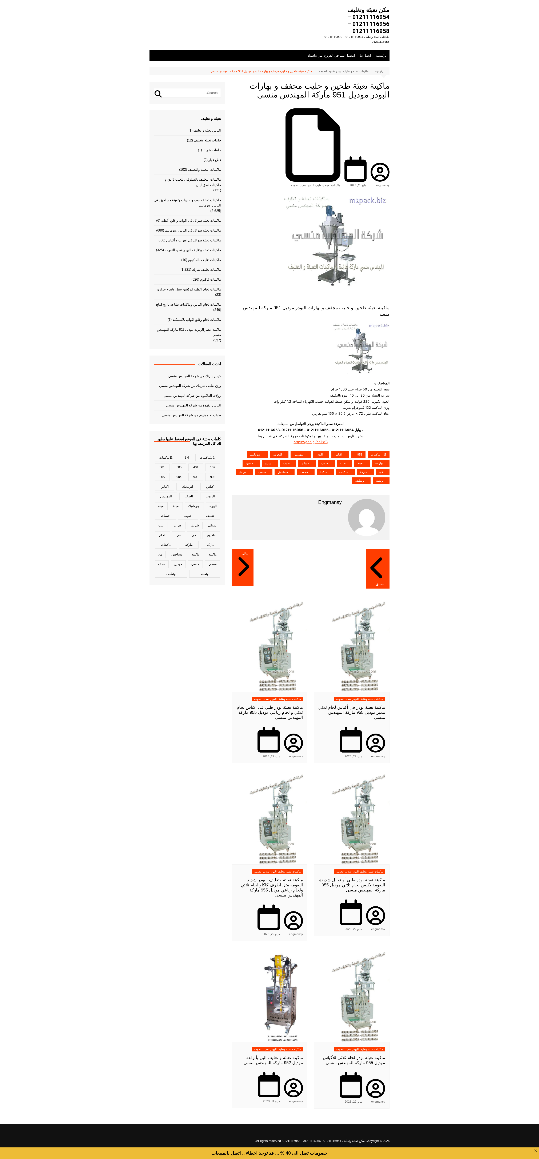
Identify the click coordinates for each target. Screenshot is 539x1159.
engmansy (383, 185)
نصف (161, 564)
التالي (245, 553)
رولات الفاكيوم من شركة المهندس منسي (192, 395)
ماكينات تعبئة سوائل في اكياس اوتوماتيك (193, 230)
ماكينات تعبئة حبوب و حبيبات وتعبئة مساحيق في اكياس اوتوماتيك (187, 202)
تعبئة (360, 463)
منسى (262, 472)
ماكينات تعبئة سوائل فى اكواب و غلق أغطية (191, 220)
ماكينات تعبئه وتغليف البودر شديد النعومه (315, 185)
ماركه (189, 544)
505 (178, 467)
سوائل (212, 525)
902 (212, 477)
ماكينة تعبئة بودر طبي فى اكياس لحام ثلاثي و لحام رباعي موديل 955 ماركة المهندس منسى (270, 712)
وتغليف (359, 480)
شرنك (195, 525)
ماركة (363, 472)
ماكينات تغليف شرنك (206, 269)
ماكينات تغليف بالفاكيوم (204, 260)
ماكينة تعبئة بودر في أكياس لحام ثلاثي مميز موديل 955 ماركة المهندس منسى (351, 712)
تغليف (210, 515)
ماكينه (196, 554)
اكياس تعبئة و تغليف (207, 130)
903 (195, 477)
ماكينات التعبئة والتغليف (204, 169)
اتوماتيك (187, 486)
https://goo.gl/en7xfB (311, 442)
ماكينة (323, 472)
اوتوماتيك (255, 454)
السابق (380, 584)
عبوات (177, 525)
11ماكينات (378, 454)
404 (195, 467)
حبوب (324, 463)
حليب (286, 463)
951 (359, 454)
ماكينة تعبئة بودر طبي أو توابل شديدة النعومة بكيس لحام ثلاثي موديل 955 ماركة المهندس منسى (352, 885)
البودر (319, 454)
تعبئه (343, 463)
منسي (195, 564)
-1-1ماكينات (208, 457)
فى (194, 535)
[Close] (535, 1150)
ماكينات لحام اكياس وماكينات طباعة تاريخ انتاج (188, 304)
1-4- (186, 457)
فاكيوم (211, 535)
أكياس (210, 486)
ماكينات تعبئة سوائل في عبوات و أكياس (193, 240)
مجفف (304, 472)
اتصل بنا (365, 55)
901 (162, 467)
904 (178, 477)
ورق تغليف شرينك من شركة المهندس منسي (190, 386)
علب (161, 525)
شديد (268, 463)
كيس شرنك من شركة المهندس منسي (194, 376)
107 (212, 467)
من (160, 554)
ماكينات (343, 472)
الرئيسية (381, 55)
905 (162, 477)
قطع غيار (214, 160)
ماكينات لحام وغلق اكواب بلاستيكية (196, 319)
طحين (249, 463)
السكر (189, 496)
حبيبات (306, 463)
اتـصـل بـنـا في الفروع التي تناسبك (331, 55)
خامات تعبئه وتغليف (207, 140)
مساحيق (283, 472)
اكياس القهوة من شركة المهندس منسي (193, 405)
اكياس (338, 454)
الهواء (213, 506)
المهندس (299, 454)
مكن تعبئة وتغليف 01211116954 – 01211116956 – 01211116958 (368, 20)
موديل (243, 472)
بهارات (379, 463)
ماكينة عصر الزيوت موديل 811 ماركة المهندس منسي (189, 332)
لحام (162, 535)
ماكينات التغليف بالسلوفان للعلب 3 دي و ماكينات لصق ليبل (193, 182)
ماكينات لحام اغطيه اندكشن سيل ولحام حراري (188, 289)
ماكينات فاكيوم (210, 279)
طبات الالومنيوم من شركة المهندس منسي (191, 415)
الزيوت (210, 496)
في (381, 472)
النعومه (277, 454)
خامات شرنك (212, 150)
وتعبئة (379, 480)
